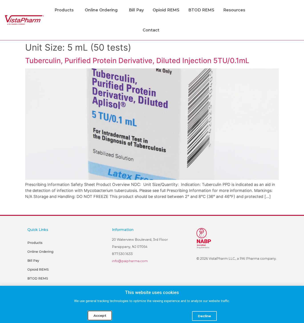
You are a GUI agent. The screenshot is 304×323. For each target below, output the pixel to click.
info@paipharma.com (130, 261)
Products (64, 10)
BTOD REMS (201, 10)
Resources (234, 10)
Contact (151, 30)
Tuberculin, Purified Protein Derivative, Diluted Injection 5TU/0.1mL (137, 60)
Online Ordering (101, 10)
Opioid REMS (166, 10)
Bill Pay (136, 10)
